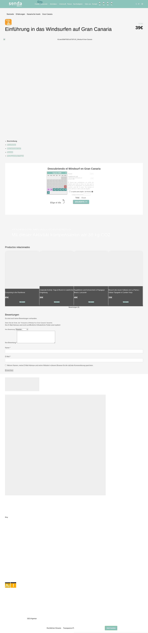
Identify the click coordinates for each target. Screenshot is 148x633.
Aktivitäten (53, 4)
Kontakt (94, 4)
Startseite (10, 14)
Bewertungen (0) (74, 307)
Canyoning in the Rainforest (15, 292)
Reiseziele (44, 4)
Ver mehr (22, 302)
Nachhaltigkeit (77, 4)
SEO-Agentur (32, 618)
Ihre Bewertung (10, 329)
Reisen (69, 4)
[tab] (74, 307)
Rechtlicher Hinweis (54, 628)
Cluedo (37, 4)
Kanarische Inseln (33, 14)
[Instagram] (142, 4)
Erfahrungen (20, 14)
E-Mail (8, 356)
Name (7, 348)
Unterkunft (62, 4)
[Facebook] (139, 4)
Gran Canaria (47, 14)
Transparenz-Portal (70, 628)
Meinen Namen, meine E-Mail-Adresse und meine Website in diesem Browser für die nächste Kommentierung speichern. (50, 365)
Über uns (88, 4)
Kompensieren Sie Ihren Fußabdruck (17, 538)
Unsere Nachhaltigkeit (12, 513)
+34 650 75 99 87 (10, 552)
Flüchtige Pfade (10, 531)
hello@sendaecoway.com (14, 550)
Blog (6, 517)
